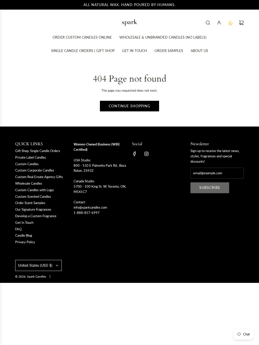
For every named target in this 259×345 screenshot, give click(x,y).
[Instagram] (146, 153)
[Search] (207, 22)
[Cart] (241, 22)
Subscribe (209, 187)
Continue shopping (129, 106)
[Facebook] (134, 153)
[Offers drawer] (230, 22)
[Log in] (219, 22)
